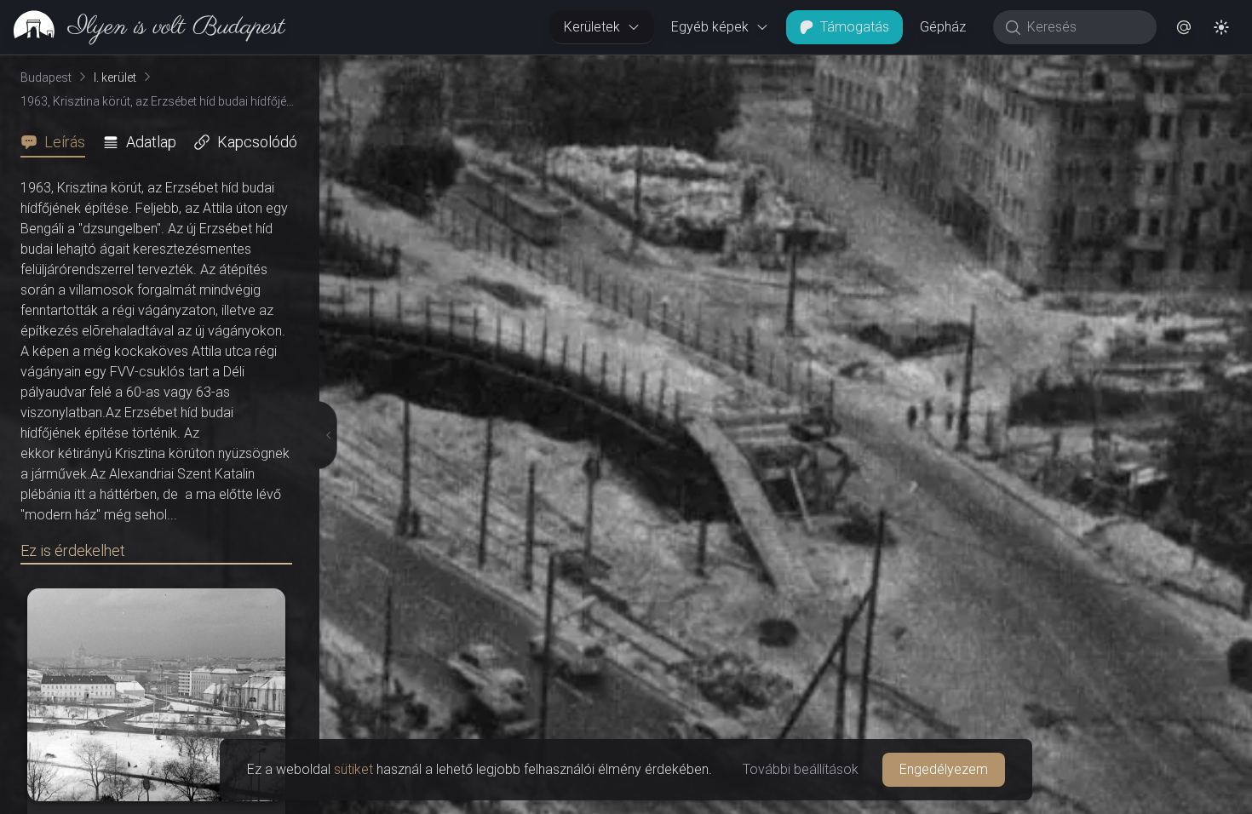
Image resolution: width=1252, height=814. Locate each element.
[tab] (57, 142)
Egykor (939, 69)
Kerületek (592, 27)
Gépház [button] (943, 27)
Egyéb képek (710, 27)
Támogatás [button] (854, 27)
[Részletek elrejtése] (323, 435)
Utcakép (1043, 69)
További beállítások (801, 769)
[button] (1184, 27)
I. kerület (115, 77)
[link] (142, 27)
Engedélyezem (943, 769)
